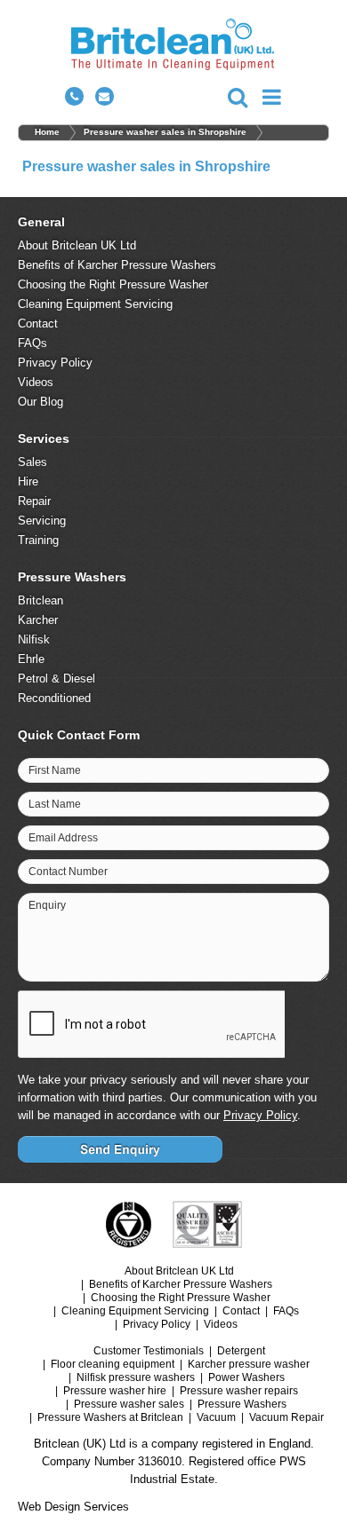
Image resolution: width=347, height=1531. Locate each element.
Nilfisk (34, 639)
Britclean (40, 600)
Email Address (63, 838)
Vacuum (216, 1417)
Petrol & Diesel (56, 678)
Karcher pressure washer (249, 1364)
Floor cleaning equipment (112, 1364)
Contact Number (68, 871)
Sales (32, 462)
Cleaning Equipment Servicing (95, 304)
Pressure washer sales (129, 1404)
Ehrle (31, 659)
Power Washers (246, 1377)
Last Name (54, 804)
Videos (35, 382)
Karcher (38, 620)
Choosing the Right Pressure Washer (113, 284)
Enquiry (47, 905)
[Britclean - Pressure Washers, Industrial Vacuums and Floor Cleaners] (174, 47)
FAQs (32, 343)
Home (47, 132)
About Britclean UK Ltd (77, 245)
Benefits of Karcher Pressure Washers (117, 265)
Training (38, 540)
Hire (28, 481)
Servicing (42, 520)
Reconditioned (54, 698)
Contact (38, 323)
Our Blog (40, 401)
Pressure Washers (242, 1404)
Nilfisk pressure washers (136, 1377)
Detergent (241, 1351)
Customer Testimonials (148, 1351)
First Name (54, 770)
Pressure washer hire (114, 1391)
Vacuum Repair (286, 1417)
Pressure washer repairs (239, 1391)
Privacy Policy (55, 362)
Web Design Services (73, 1506)
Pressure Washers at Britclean (110, 1417)
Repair (34, 501)
